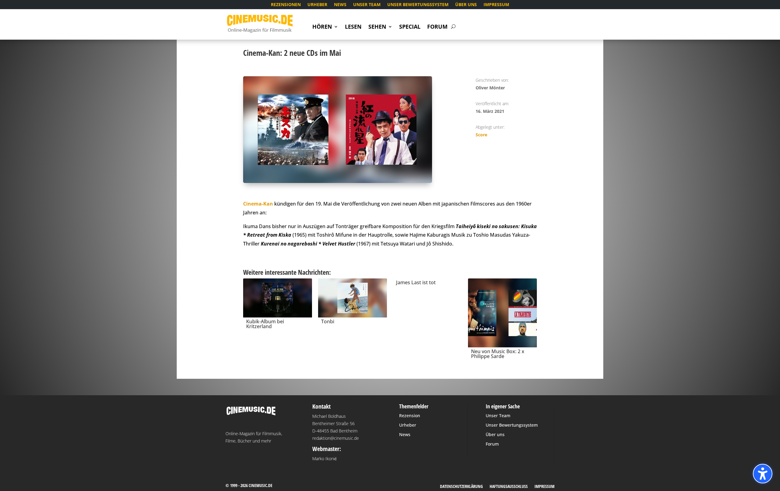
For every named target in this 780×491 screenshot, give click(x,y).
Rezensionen (286, 4)
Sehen (377, 27)
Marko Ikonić (324, 458)
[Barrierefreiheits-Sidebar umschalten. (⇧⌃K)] (762, 473)
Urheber (317, 4)
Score (481, 135)
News (340, 4)
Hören (322, 27)
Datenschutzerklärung (461, 486)
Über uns (466, 4)
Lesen (353, 27)
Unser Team (367, 4)
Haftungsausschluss (509, 486)
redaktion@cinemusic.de (335, 438)
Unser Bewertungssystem (417, 4)
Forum (437, 27)
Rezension (409, 415)
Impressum (496, 4)
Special (409, 27)
